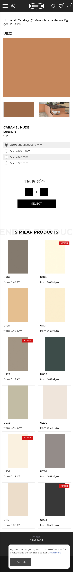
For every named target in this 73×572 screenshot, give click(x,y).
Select (36, 203)
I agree (20, 561)
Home (8, 20)
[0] (61, 6)
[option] (36, 67)
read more (55, 552)
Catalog (23, 20)
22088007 (36, 540)
